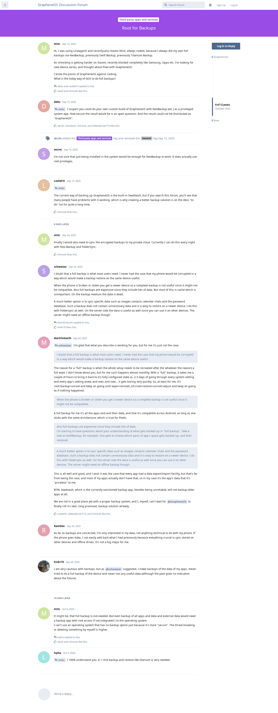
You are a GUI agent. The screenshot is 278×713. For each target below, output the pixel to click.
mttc (61, 109)
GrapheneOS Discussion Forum (63, 4)
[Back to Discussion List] (5, 5)
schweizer (64, 345)
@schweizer (113, 569)
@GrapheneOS (177, 501)
